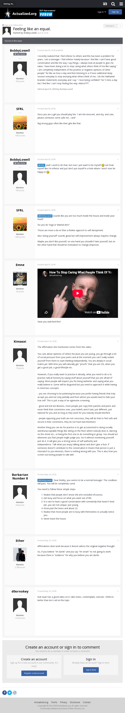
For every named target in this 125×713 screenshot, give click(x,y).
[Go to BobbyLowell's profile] (7, 31)
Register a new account (34, 673)
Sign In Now (91, 670)
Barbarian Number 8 (20, 476)
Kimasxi (20, 341)
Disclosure (75, 702)
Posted (46, 50)
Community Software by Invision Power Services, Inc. (62, 708)
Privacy (63, 702)
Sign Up (115, 11)
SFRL (20, 109)
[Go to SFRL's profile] (20, 123)
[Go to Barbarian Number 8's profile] (20, 492)
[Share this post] (118, 50)
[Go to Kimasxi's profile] (20, 355)
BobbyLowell (30, 32)
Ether (20, 541)
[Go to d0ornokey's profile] (20, 605)
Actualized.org (41, 702)
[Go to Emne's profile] (20, 278)
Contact (87, 702)
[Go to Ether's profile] (20, 554)
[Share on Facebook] (4, 692)
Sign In (101, 12)
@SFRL (41, 165)
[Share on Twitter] (9, 692)
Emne (20, 265)
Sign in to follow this (13, 25)
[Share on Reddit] (14, 692)
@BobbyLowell (45, 216)
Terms (54, 702)
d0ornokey (20, 591)
